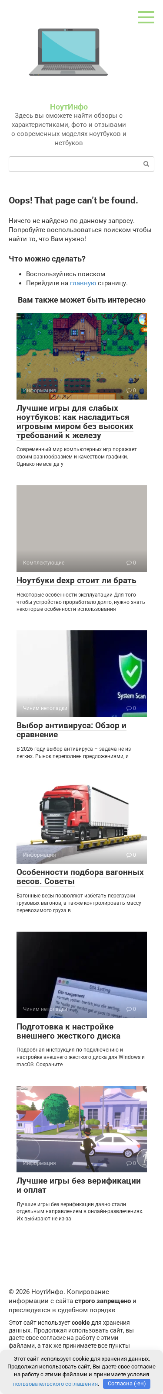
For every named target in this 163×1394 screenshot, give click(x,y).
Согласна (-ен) (127, 1383)
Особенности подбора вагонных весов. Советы (80, 876)
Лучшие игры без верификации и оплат (79, 1185)
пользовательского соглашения (55, 1383)
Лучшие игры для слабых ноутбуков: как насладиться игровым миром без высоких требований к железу (75, 421)
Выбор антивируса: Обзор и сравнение (71, 729)
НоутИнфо (69, 106)
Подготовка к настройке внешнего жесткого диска (68, 1031)
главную (83, 283)
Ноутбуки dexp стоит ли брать (76, 580)
